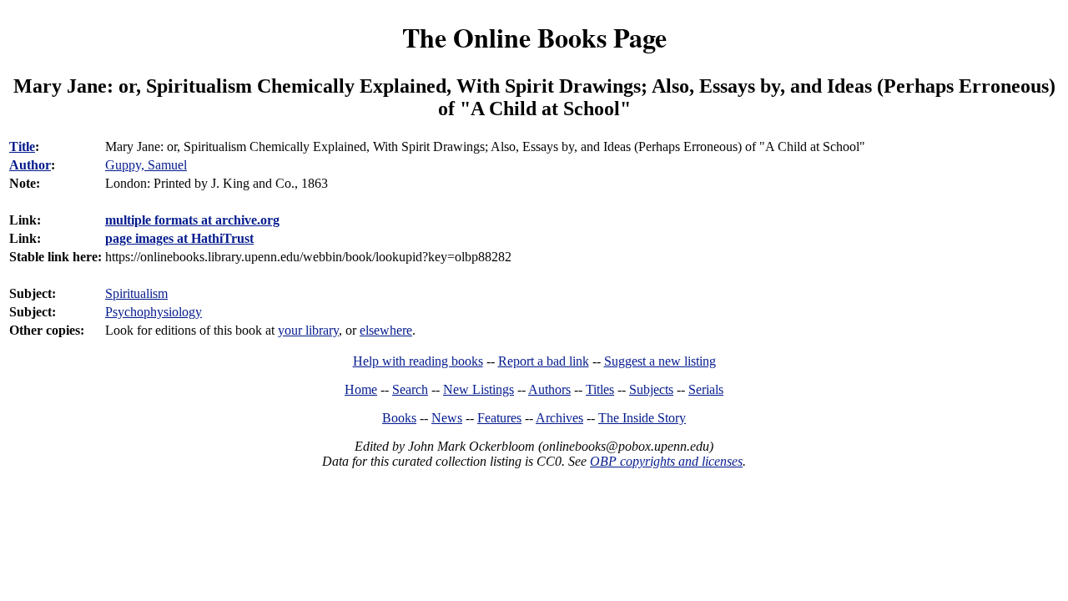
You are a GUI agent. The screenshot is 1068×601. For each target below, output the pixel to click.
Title (22, 146)
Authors (549, 389)
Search (410, 389)
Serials (705, 389)
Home (361, 389)
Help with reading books (418, 361)
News (446, 418)
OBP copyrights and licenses (666, 461)
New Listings (478, 389)
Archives (559, 418)
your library (308, 330)
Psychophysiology (153, 312)
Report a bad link (543, 361)
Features (499, 418)
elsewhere (386, 330)
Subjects (651, 389)
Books (399, 418)
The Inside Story (642, 418)
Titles (600, 389)
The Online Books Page (534, 37)
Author (30, 165)
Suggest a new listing (660, 361)
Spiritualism (136, 293)
